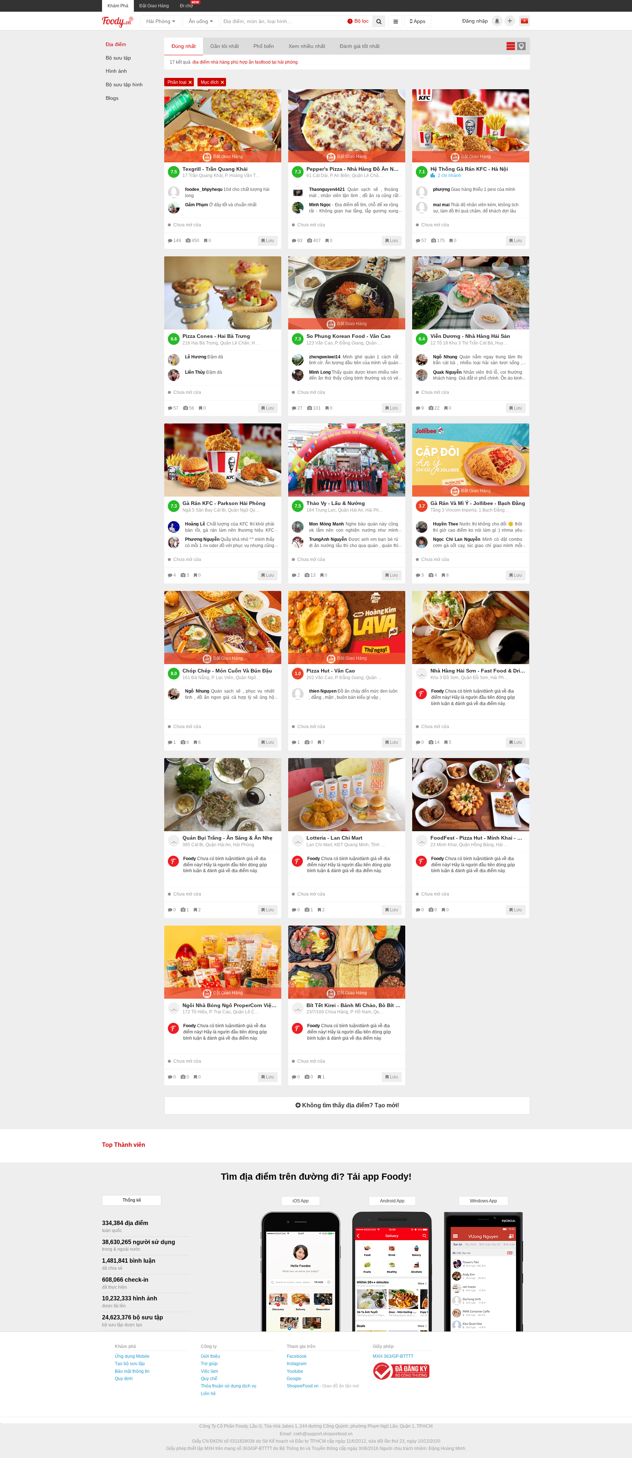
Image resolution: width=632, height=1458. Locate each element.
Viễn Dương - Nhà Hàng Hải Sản (470, 336)
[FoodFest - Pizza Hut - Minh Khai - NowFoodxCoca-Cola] (470, 794)
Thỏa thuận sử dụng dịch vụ (228, 1386)
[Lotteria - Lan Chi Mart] (346, 794)
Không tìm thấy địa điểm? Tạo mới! (350, 1105)
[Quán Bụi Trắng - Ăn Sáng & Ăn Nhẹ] (222, 794)
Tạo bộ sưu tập (130, 1363)
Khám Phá (118, 5)
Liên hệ (208, 1393)
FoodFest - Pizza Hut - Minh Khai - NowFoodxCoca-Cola (478, 838)
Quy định (124, 1378)
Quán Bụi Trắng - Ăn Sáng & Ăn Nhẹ (227, 838)
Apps (418, 21)
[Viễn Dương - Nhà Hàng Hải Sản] (470, 292)
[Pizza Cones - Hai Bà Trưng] (222, 292)
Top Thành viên (123, 1145)
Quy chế (209, 1378)
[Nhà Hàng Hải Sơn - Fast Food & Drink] (470, 627)
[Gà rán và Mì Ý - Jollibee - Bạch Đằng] (470, 460)
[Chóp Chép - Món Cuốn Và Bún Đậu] (222, 627)
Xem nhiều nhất (307, 46)
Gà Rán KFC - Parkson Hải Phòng (224, 503)
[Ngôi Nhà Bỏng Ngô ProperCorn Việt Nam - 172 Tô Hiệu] (222, 962)
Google (294, 1378)
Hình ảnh (116, 71)
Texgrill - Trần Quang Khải (215, 169)
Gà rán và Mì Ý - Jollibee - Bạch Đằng (477, 503)
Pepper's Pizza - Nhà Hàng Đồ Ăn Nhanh (354, 169)
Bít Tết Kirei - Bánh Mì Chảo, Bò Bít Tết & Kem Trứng (354, 1005)
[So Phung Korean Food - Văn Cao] (346, 292)
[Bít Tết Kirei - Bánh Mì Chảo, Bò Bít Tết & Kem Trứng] (346, 962)
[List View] (510, 46)
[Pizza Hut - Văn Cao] (346, 627)
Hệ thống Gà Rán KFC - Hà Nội (469, 169)
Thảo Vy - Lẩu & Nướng (335, 503)
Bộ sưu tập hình (124, 84)
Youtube (295, 1371)
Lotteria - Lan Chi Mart (334, 838)
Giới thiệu (210, 1356)
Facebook (296, 1356)
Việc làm (209, 1371)
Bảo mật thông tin (132, 1371)
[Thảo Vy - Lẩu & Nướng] (346, 460)
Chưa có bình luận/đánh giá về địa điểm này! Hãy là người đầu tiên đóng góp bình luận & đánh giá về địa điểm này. (473, 697)
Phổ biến (263, 46)
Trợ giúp (209, 1363)
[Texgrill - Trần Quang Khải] (222, 125)
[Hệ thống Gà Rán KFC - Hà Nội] (470, 125)
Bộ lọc (359, 21)
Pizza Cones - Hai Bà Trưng (216, 336)
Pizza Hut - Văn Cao (330, 671)
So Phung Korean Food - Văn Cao (348, 336)
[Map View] (521, 46)
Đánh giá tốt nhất (360, 46)
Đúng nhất (184, 46)
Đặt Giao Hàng (154, 5)
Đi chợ (186, 5)
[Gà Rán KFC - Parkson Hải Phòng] (222, 460)
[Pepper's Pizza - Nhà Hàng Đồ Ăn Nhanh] (346, 125)
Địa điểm (116, 44)
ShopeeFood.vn (303, 1386)
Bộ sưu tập (118, 58)
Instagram (296, 1363)
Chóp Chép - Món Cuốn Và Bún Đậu (227, 671)
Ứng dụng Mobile (132, 1356)
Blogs (112, 98)
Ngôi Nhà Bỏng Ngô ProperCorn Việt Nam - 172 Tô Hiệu (230, 1005)
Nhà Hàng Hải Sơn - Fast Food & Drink (478, 671)
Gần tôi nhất (224, 46)
